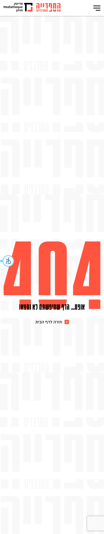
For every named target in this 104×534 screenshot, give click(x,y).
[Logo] (48, 8)
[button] (7, 261)
